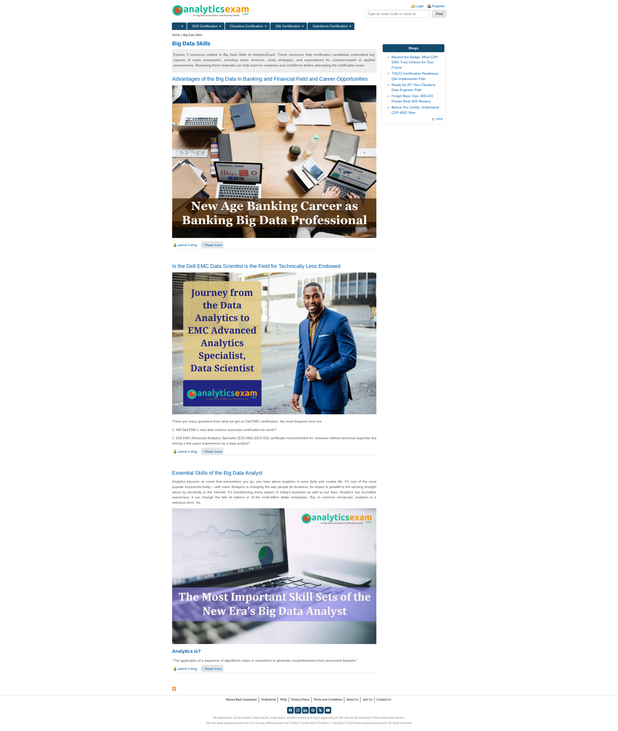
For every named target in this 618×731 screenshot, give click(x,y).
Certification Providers (314, 723)
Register (438, 6)
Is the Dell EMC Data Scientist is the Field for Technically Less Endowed (256, 266)
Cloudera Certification (246, 26)
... (178, 26)
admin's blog (187, 245)
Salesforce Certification (330, 26)
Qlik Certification (287, 26)
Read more (213, 245)
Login (419, 6)
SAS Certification (205, 26)
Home (176, 35)
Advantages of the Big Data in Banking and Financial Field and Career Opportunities (270, 79)
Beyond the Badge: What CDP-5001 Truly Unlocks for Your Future (415, 62)
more (439, 118)
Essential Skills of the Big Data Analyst (217, 473)
